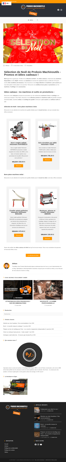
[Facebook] (58, 10)
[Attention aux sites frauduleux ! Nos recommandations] (37, 418)
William (7, 65)
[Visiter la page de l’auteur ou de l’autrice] (6, 265)
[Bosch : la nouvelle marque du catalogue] (37, 426)
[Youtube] (41, 444)
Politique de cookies (10, 450)
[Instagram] (61, 10)
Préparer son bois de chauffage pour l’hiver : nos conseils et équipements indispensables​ (24, 329)
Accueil (6, 444)
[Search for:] (37, 20)
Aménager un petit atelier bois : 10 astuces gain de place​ (16, 335)
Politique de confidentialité (11, 448)
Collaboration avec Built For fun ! (49, 409)
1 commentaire (52, 427)
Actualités (29, 65)
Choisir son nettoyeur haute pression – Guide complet (15, 332)
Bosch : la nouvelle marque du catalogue (12, 326)
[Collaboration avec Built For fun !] (37, 410)
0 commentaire (49, 419)
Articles (6, 446)
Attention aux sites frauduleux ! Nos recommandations (17, 302)
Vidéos (6, 452)
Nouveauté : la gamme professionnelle (48, 302)
